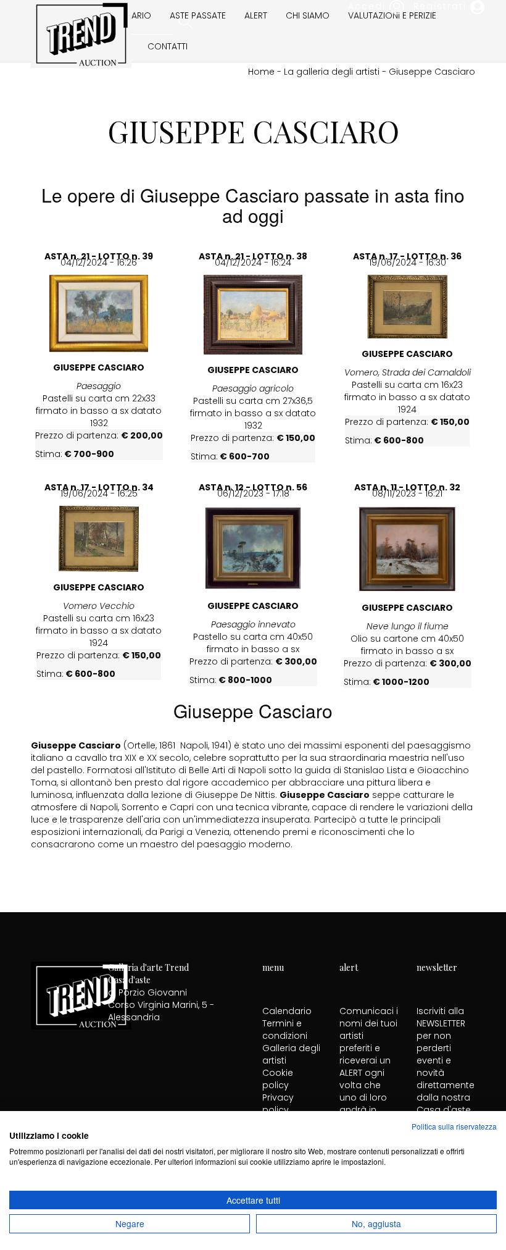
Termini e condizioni (284, 1029)
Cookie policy (277, 1079)
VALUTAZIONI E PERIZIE (392, 15)
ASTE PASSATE (198, 15)
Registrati (441, 6)
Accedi (368, 6)
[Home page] (81, 33)
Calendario (287, 1011)
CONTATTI (167, 46)
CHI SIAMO (308, 15)
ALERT (255, 15)
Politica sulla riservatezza (454, 1126)
